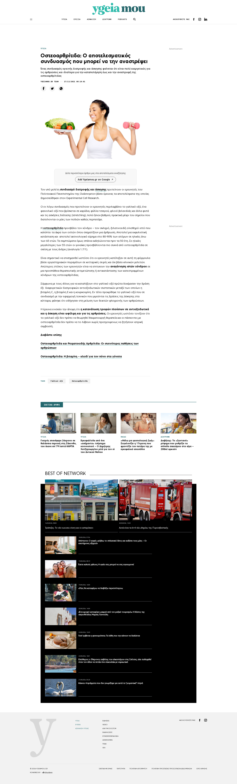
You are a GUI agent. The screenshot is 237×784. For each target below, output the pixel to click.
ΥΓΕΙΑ (64, 19)
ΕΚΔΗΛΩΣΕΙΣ (107, 732)
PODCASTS (122, 19)
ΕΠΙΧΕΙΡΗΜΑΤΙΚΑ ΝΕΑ (110, 736)
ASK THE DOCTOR (109, 728)
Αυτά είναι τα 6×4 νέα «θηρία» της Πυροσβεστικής (143, 527)
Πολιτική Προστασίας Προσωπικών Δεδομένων (172, 769)
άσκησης (100, 189)
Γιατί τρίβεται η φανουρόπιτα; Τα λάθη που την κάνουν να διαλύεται (109, 635)
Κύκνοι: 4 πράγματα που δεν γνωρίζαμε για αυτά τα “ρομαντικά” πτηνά (110, 683)
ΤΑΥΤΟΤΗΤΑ (121, 769)
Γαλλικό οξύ (57, 381)
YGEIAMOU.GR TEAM (49, 81)
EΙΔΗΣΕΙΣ (105, 721)
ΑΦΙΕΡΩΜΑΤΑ (107, 740)
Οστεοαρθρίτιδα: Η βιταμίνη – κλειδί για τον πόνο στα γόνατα (81, 356)
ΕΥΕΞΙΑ (77, 19)
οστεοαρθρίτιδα (53, 228)
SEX (103, 748)
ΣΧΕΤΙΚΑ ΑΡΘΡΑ (52, 404)
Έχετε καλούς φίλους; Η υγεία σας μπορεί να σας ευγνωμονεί (106, 564)
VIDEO (105, 725)
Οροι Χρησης (201, 769)
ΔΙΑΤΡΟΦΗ (106, 19)
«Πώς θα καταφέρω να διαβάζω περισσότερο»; (100, 588)
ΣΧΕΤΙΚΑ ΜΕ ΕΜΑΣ (105, 769)
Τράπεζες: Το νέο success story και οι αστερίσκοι (69, 527)
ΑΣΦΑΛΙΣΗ (91, 19)
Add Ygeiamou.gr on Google (94, 179)
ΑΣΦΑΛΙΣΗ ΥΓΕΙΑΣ (82, 728)
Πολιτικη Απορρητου (138, 769)
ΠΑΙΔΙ (104, 744)
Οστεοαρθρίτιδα (80, 381)
